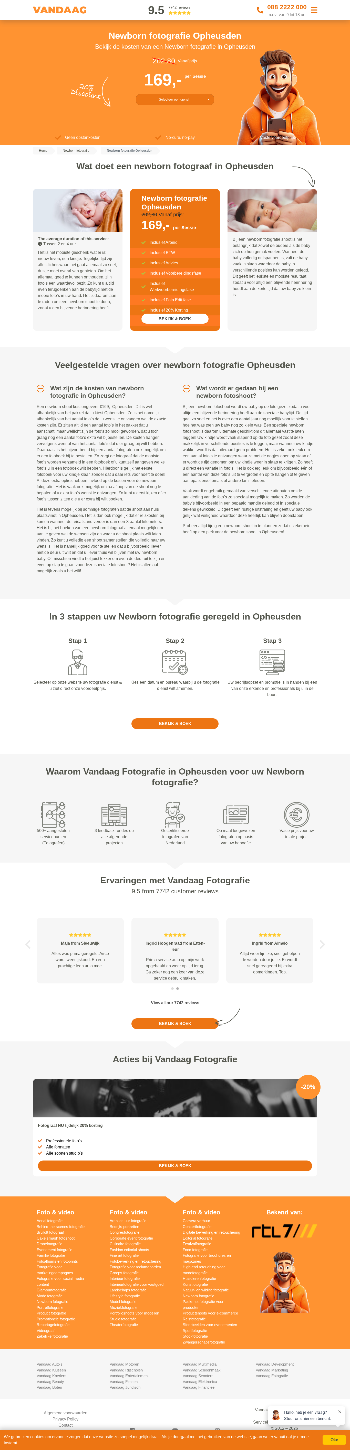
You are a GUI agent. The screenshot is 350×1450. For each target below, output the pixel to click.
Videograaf (46, 1330)
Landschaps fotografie (128, 1290)
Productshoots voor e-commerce (210, 1313)
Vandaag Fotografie (272, 1376)
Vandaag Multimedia (200, 1364)
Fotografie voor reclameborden (135, 1267)
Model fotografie (123, 1301)
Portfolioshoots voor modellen (134, 1313)
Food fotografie (195, 1250)
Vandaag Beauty (50, 1381)
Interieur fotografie (125, 1278)
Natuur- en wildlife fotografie (206, 1290)
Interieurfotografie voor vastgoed (136, 1284)
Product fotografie (51, 1313)
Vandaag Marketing (272, 1370)
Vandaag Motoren (124, 1364)
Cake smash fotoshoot (56, 1238)
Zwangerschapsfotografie (204, 1342)
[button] (38, 388)
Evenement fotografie (54, 1250)
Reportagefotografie (53, 1324)
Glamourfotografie (52, 1290)
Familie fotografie (51, 1255)
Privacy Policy (65, 1419)
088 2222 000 (287, 7)
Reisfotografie (194, 1319)
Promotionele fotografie (56, 1319)
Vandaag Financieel (199, 1387)
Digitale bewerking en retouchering (211, 1232)
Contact (65, 1425)
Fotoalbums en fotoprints (57, 1261)
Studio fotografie (123, 1319)
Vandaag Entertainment (129, 1376)
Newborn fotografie (52, 1301)
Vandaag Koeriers (51, 1376)
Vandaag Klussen (51, 1370)
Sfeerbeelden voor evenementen (210, 1324)
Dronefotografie (49, 1244)
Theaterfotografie (124, 1324)
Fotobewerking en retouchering (135, 1261)
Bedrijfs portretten (124, 1226)
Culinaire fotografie (125, 1244)
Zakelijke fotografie (52, 1336)
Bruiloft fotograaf (50, 1232)
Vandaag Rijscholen (126, 1370)
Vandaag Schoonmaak (202, 1370)
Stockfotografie (195, 1336)
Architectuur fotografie (128, 1221)
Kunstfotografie (195, 1284)
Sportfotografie (195, 1330)
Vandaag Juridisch (125, 1387)
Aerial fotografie (50, 1221)
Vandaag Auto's (50, 1364)
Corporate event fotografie (131, 1238)
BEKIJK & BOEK (175, 319)
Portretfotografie (50, 1307)
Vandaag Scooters (198, 1376)
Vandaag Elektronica (200, 1381)
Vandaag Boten (49, 1387)
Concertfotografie (197, 1226)
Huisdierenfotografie (199, 1278)
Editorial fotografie (197, 1238)
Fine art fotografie (124, 1255)
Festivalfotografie (197, 1244)
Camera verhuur (196, 1221)
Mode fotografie (50, 1296)
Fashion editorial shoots (129, 1250)
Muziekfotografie (123, 1307)
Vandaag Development (275, 1364)
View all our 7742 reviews (175, 1003)
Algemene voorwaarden (65, 1413)
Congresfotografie (124, 1232)
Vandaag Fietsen (124, 1381)
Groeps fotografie (124, 1273)
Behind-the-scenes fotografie (61, 1226)
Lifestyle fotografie (125, 1296)
